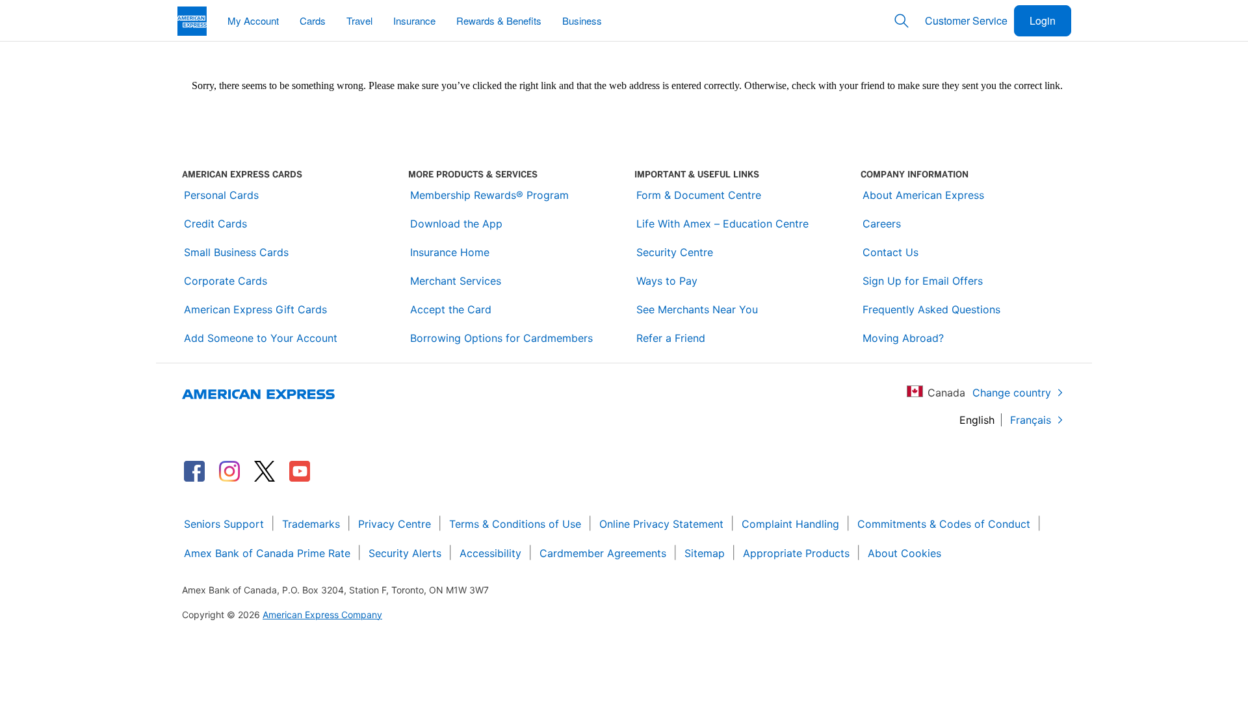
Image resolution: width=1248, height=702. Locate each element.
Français (1030, 419)
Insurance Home (449, 252)
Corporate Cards (225, 280)
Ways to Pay (666, 280)
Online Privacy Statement (661, 523)
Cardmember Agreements (603, 553)
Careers (882, 223)
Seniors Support (224, 523)
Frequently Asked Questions (931, 309)
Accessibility (490, 553)
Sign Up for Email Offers (923, 280)
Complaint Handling (790, 523)
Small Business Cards (236, 252)
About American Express (923, 195)
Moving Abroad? (903, 338)
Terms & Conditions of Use (515, 523)
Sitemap (704, 553)
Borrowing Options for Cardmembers (501, 338)
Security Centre (674, 252)
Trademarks (311, 523)
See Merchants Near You (697, 309)
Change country (1011, 392)
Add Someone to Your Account (260, 338)
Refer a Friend (670, 338)
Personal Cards (221, 195)
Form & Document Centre (698, 195)
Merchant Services (455, 280)
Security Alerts (405, 553)
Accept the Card (450, 309)
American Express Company (322, 614)
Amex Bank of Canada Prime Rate (267, 553)
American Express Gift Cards (255, 309)
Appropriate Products (796, 553)
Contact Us (890, 252)
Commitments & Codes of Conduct (943, 523)
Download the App (456, 223)
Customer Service (966, 20)
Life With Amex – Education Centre (722, 223)
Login (1043, 20)
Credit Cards (215, 223)
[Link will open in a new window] (194, 471)
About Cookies (904, 553)
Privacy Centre (394, 523)
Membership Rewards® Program (489, 195)
